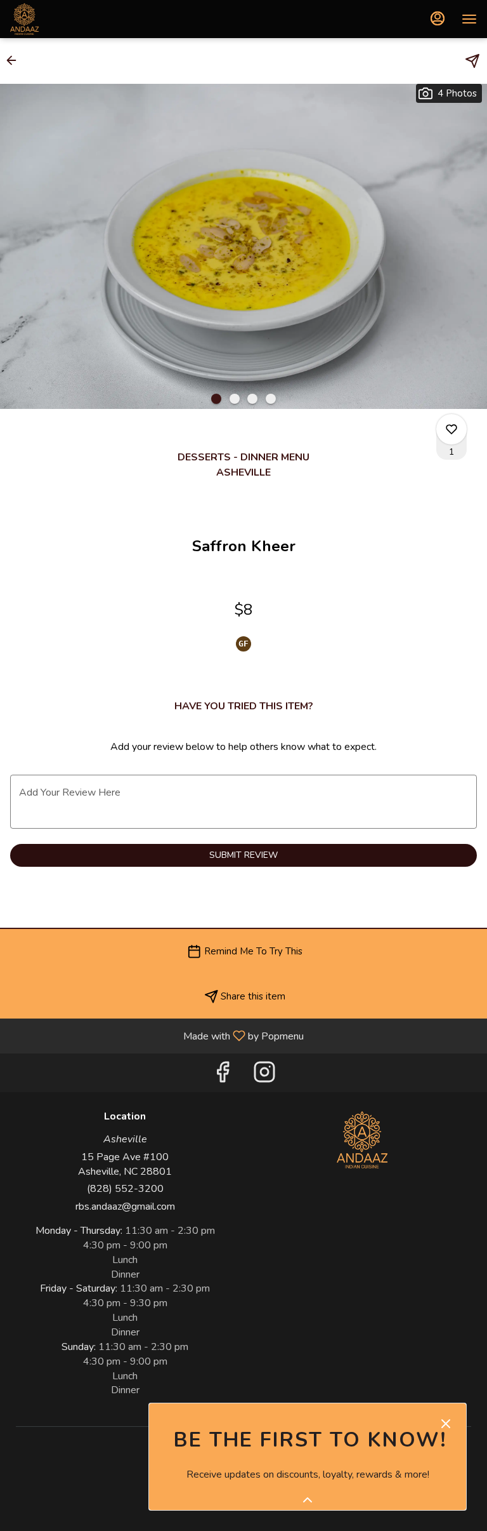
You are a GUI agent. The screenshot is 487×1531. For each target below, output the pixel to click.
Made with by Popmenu (157, 1035)
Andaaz (362, 1139)
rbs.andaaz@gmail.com (125, 1206)
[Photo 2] (235, 399)
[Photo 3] (252, 399)
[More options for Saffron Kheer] (451, 429)
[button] (15, 60)
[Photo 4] (271, 399)
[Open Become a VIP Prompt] (307, 1500)
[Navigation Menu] (469, 19)
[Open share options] (472, 61)
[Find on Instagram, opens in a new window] (264, 1076)
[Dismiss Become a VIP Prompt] (446, 1423)
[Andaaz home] (67, 19)
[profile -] (437, 18)
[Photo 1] (216, 399)
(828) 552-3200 (125, 1189)
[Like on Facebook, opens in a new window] (222, 1076)
